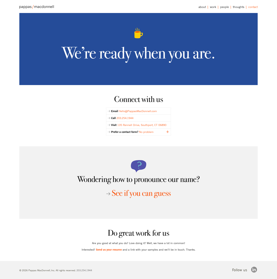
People (224, 7)
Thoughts (238, 7)
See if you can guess (141, 193)
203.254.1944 (84, 270)
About (202, 7)
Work (213, 7)
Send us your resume (109, 249)
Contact (253, 7)
